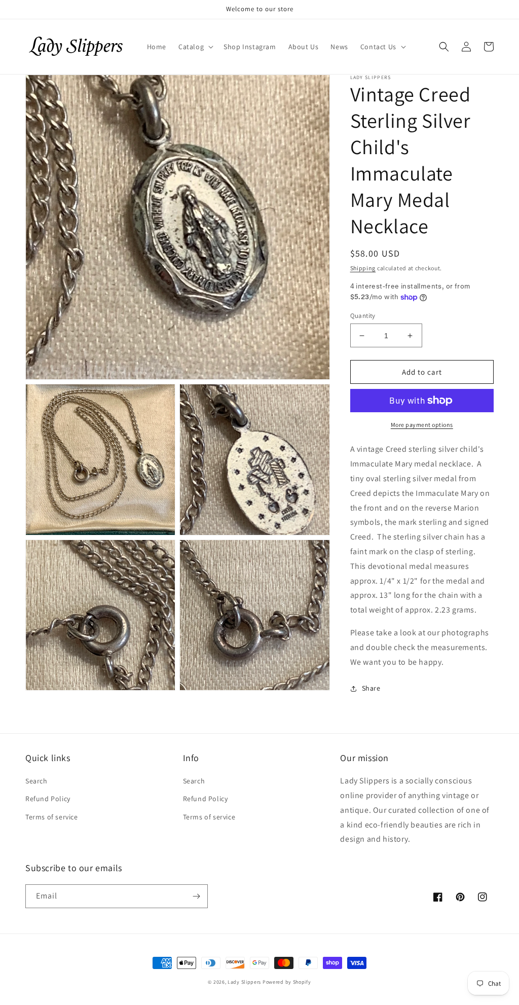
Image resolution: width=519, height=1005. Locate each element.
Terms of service (51, 816)
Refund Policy (47, 798)
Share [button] (371, 688)
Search (36, 780)
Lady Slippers (244, 982)
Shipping (363, 268)
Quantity (363, 315)
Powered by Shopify (287, 982)
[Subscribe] (196, 896)
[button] (194, 46)
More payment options (422, 424)
